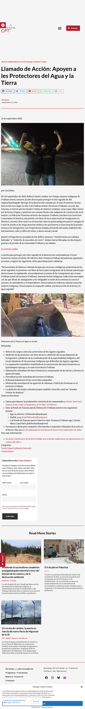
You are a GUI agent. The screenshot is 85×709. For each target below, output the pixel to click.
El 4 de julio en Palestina (56, 567)
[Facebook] (46, 677)
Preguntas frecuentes (17, 672)
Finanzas (10, 680)
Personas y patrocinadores (19, 669)
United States (7, 451)
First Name (6, 483)
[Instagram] (52, 677)
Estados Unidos (40, 62)
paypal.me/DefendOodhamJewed (32, 417)
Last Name (24, 483)
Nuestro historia (14, 676)
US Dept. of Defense (47, 404)
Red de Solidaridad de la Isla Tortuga (17, 62)
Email (4, 495)
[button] (82, 687)
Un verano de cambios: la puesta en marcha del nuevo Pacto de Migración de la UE (20, 631)
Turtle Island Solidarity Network (16, 448)
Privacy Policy (6, 508)
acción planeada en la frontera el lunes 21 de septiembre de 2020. (52, 430)
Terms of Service (19, 508)
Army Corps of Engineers (24, 404)
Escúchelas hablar (9, 249)
